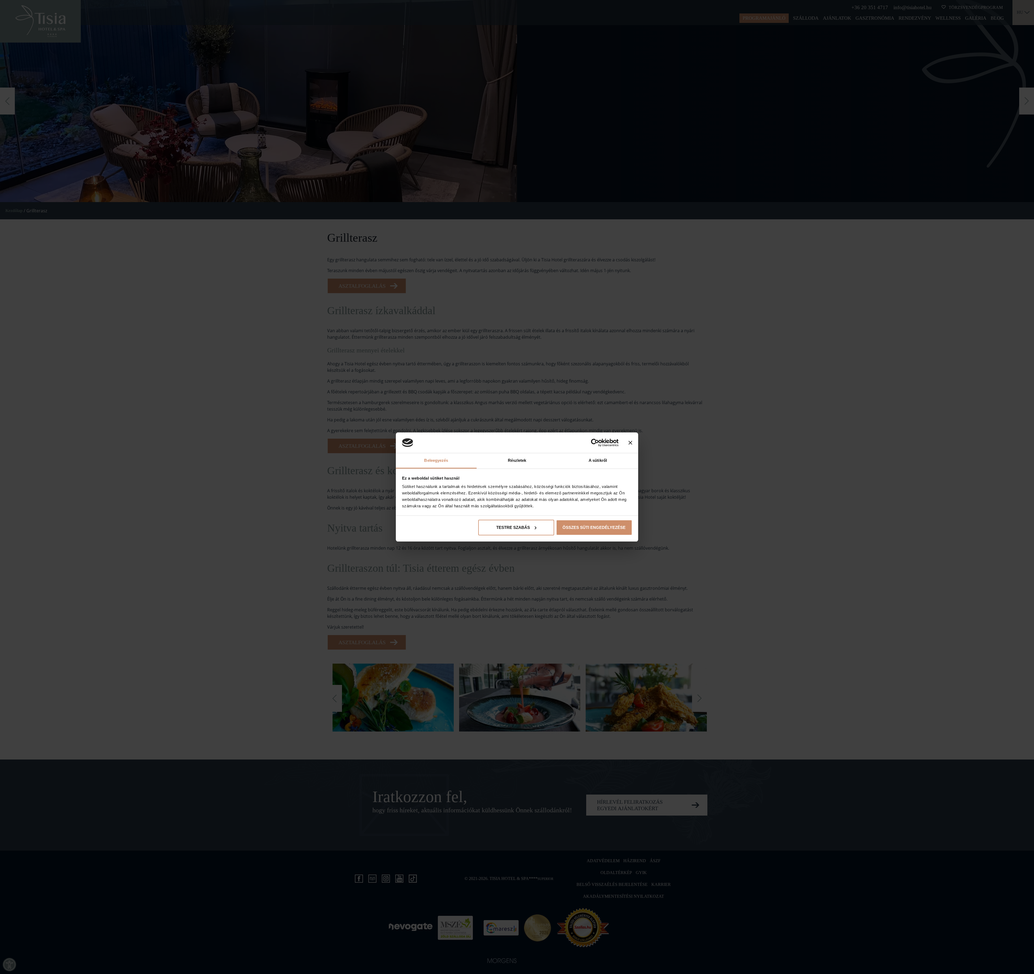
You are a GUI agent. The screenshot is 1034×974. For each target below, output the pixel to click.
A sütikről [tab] (598, 460)
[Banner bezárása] (630, 443)
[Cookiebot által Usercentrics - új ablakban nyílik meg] (595, 443)
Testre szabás (513, 527)
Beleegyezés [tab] (436, 460)
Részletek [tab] (517, 460)
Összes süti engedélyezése (594, 527)
